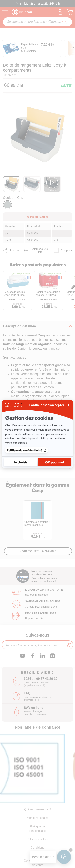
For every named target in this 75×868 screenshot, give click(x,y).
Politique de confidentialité (24, 450)
